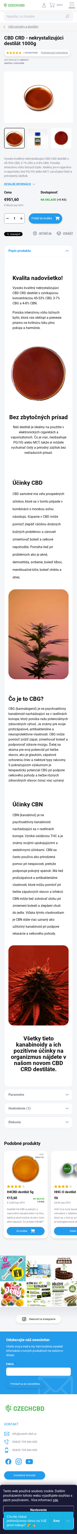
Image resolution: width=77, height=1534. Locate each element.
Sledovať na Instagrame (42, 1319)
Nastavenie (38, 1510)
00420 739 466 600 (24, 1441)
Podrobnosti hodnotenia (54, 52)
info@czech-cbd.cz (24, 1433)
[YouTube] (29, 1460)
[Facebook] (7, 1460)
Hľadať (67, 16)
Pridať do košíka (41, 218)
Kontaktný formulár (25, 1475)
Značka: (14, 63)
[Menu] (72, 5)
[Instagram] (18, 1460)
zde (55, 1500)
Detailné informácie (17, 184)
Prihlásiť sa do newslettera (25, 1384)
